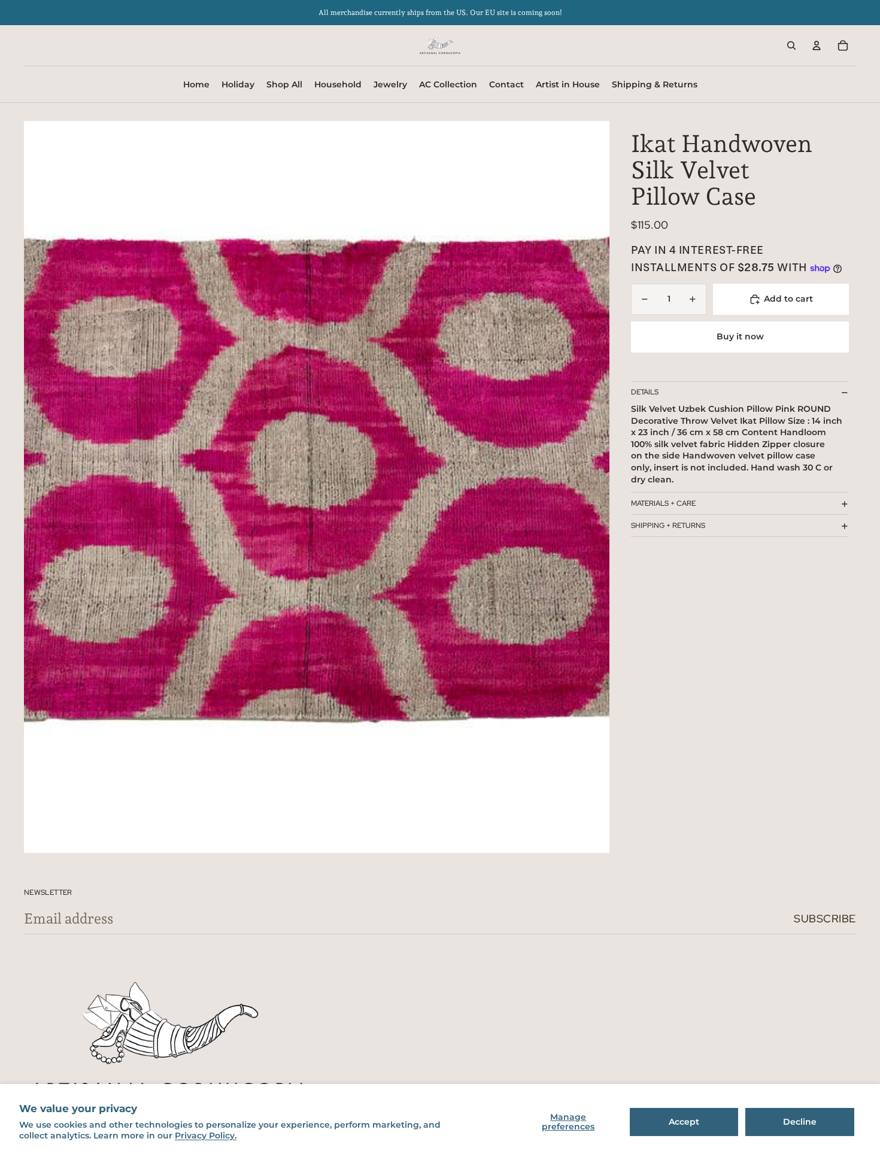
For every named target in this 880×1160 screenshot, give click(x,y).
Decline (800, 1121)
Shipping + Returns (668, 525)
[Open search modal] (791, 45)
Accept (684, 1121)
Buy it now (740, 337)
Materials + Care (663, 503)
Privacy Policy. (205, 1135)
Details (645, 392)
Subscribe (825, 918)
